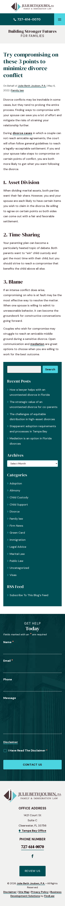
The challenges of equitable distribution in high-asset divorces (32, 416)
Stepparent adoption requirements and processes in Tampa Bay (33, 428)
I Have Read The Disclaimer (27, 750)
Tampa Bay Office (34, 831)
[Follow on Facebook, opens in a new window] (32, 856)
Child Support (19, 504)
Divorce (15, 511)
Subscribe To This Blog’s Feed (29, 595)
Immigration (18, 540)
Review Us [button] (32, 871)
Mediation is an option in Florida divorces (31, 440)
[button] (59, 19)
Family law (17, 90)
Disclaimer (10, 742)
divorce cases (22, 133)
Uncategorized (19, 568)
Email (8, 661)
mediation (37, 344)
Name (8, 642)
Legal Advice (18, 547)
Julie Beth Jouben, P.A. (32, 85)
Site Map (23, 892)
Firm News (16, 526)
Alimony (15, 490)
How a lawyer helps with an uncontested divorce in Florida (30, 392)
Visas (13, 575)
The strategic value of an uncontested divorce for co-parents (33, 404)
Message (9, 698)
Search (50, 369)
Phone (7, 679)
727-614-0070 (29, 19)
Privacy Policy (40, 892)
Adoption (16, 483)
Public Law (16, 561)
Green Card (17, 533)
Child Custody (19, 497)
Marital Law (17, 554)
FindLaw (49, 896)
